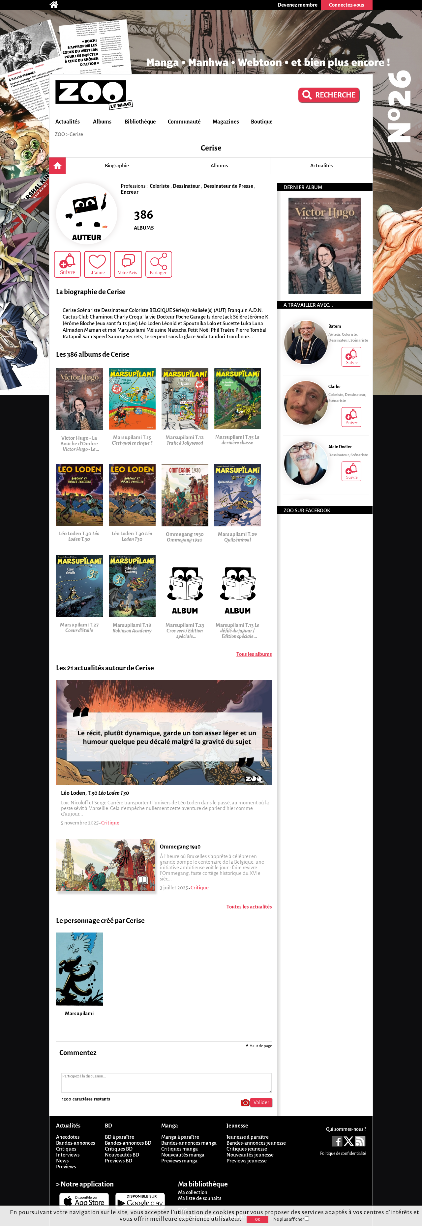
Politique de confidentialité (343, 1153)
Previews (66, 1166)
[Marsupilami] (82, 935)
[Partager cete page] (158, 264)
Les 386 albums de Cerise (93, 354)
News (62, 1160)
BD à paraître (119, 1137)
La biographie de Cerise (91, 292)
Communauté (184, 122)
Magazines (226, 122)
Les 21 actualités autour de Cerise (105, 668)
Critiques (66, 1149)
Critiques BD (119, 1149)
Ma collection (192, 1192)
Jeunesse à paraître (247, 1137)
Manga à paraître (180, 1137)
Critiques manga (179, 1149)
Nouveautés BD (122, 1154)
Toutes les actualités (249, 906)
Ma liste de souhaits (199, 1198)
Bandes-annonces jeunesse (256, 1143)
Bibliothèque (140, 122)
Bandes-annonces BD (128, 1143)
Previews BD (118, 1160)
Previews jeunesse (246, 1160)
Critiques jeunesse (246, 1149)
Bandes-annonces (75, 1143)
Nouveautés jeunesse (250, 1154)
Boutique (262, 122)
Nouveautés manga (182, 1154)
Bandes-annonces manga (189, 1143)
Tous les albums (254, 654)
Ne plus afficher (289, 1219)
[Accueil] (57, 5)
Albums (102, 122)
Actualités (67, 122)
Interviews (67, 1154)
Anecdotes (67, 1137)
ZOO (60, 134)
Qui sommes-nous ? (346, 1129)
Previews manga (179, 1160)
